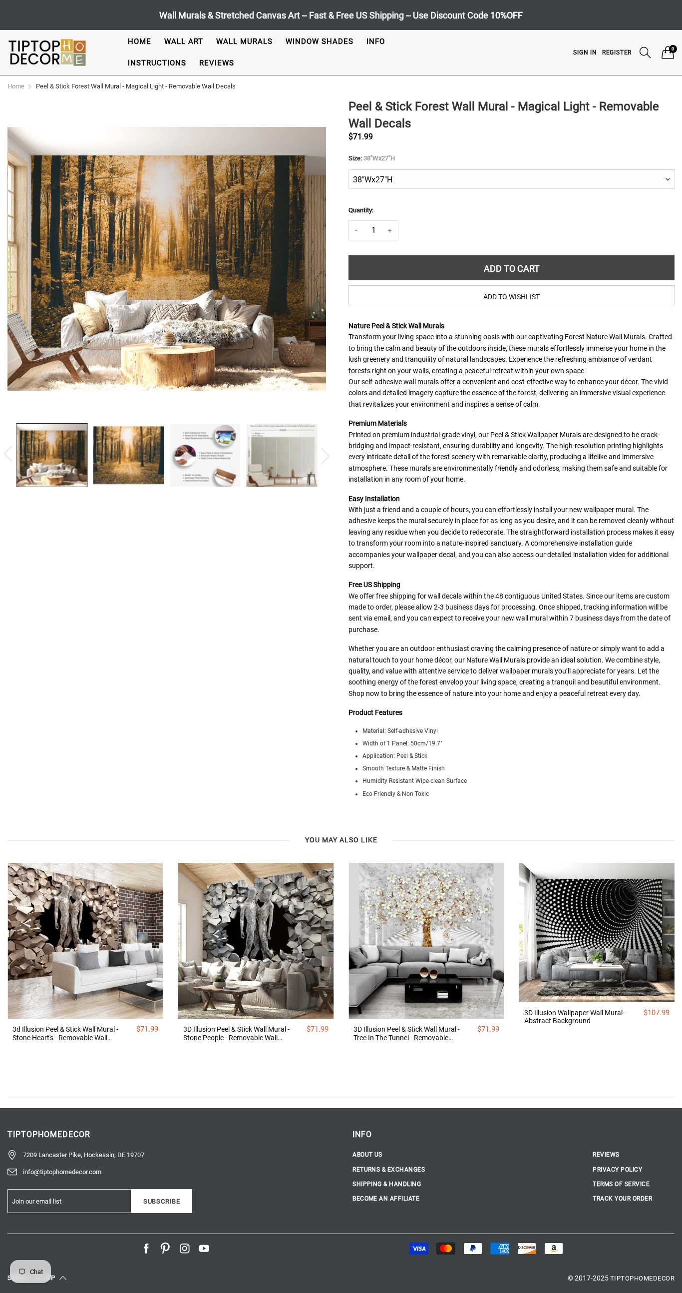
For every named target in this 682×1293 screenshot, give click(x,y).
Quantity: (360, 210)
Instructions (157, 62)
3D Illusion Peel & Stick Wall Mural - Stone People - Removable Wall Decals (236, 1033)
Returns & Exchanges (388, 1169)
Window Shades (319, 41)
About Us (367, 1154)
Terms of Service (621, 1184)
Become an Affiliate (385, 1198)
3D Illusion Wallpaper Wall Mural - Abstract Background (575, 1017)
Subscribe (161, 1201)
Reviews (216, 62)
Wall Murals (244, 41)
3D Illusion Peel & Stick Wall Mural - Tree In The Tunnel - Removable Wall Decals (406, 1033)
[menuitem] (139, 41)
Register (617, 52)
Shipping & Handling (386, 1184)
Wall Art (183, 41)
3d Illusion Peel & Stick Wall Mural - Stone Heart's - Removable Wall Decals (65, 1033)
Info (375, 41)
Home (139, 41)
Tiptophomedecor (642, 1278)
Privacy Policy (617, 1169)
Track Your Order (622, 1198)
